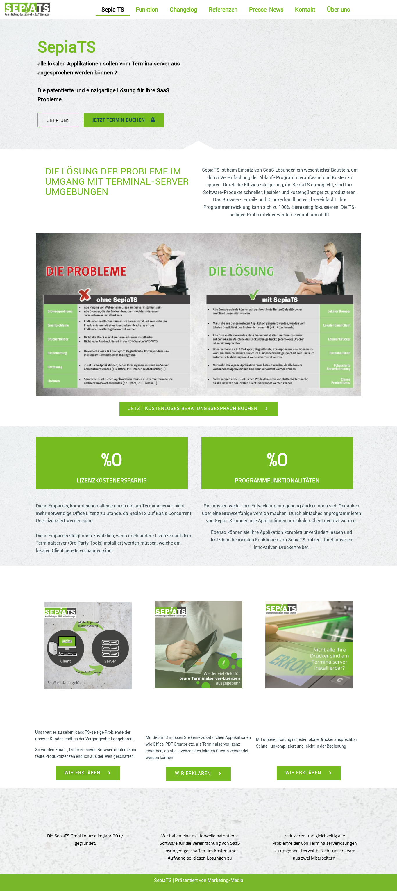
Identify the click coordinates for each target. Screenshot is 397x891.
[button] (58, 120)
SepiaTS (162, 880)
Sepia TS (112, 9)
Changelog (183, 9)
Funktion (147, 9)
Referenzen (223, 9)
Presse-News (266, 9)
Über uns (338, 9)
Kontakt (305, 9)
